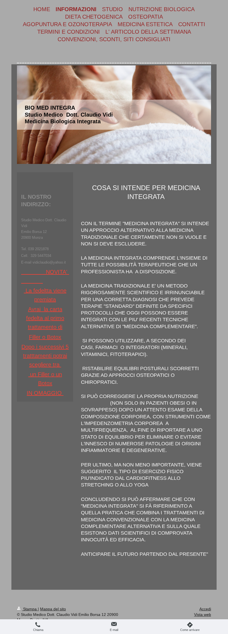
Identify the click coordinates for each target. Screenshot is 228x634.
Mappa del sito (53, 609)
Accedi (205, 609)
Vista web (202, 614)
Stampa (30, 609)
